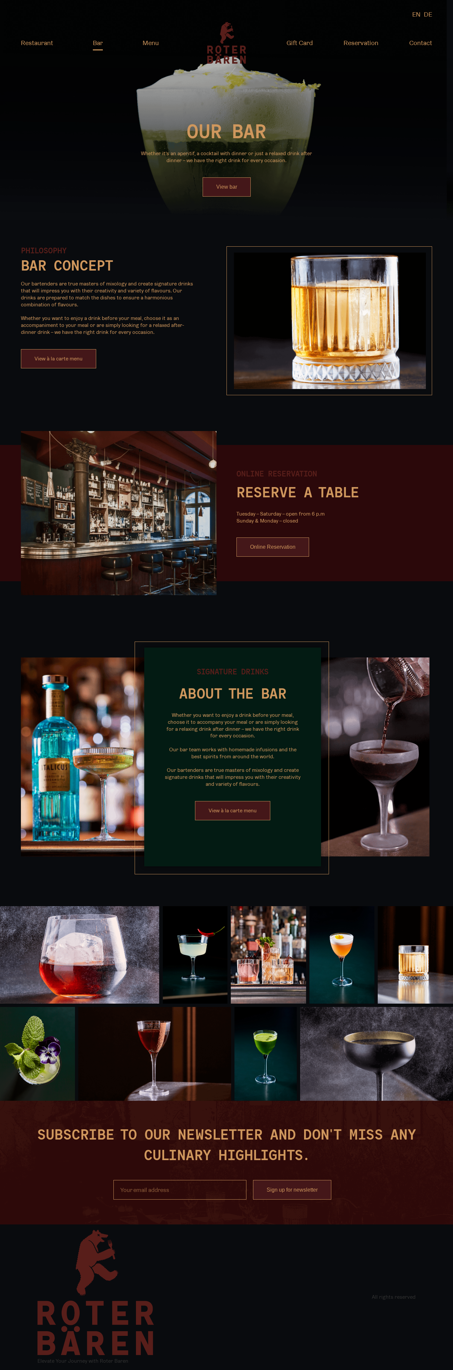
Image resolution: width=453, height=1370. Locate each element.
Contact (420, 42)
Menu (151, 42)
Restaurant (37, 42)
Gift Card (300, 42)
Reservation (361, 42)
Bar (98, 42)
